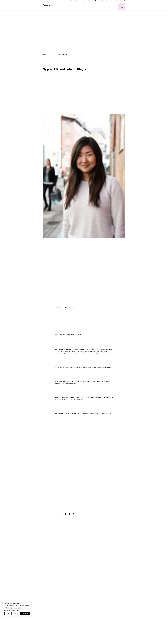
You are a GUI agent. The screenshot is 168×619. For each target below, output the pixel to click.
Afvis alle (15, 613)
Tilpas (7, 613)
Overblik (45, 54)
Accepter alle (25, 613)
